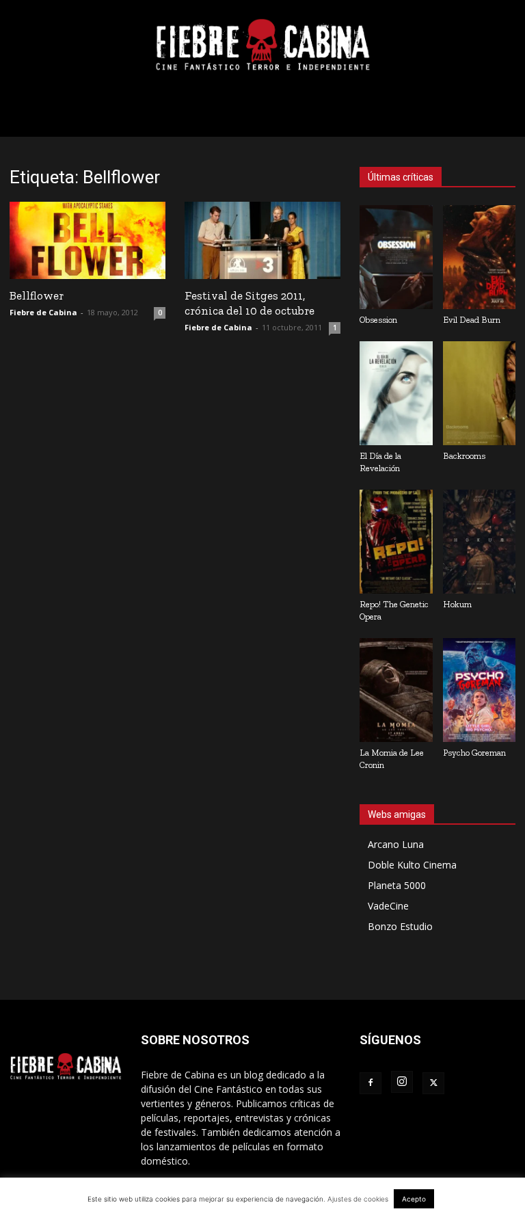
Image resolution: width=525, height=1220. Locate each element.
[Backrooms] (479, 393)
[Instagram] (402, 1082)
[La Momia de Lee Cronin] (396, 690)
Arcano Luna (396, 844)
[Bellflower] (87, 240)
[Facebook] (370, 1083)
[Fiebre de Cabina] (262, 45)
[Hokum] (479, 542)
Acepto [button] (414, 1199)
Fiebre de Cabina (43, 312)
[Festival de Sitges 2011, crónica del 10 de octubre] (262, 240)
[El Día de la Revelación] (396, 393)
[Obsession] (396, 257)
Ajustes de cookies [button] (357, 1199)
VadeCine (388, 905)
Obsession (378, 320)
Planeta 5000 (397, 885)
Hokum (457, 604)
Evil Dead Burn (471, 320)
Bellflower (37, 295)
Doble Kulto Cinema (412, 864)
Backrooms (464, 456)
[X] (433, 1083)
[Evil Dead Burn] (479, 257)
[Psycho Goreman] (479, 690)
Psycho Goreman (474, 752)
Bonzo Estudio (400, 926)
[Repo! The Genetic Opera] (396, 542)
